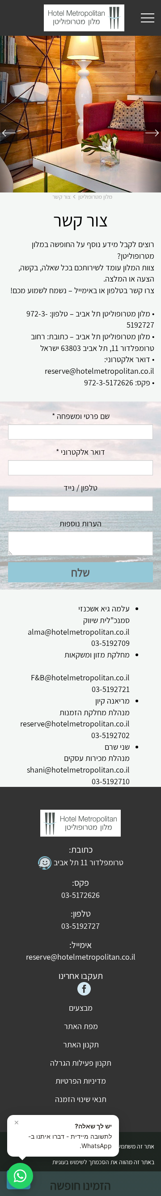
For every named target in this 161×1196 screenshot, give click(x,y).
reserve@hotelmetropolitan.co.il (75, 723)
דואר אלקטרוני (80, 452)
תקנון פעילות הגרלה (80, 1063)
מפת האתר (81, 1026)
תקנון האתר (81, 1044)
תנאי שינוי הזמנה (80, 1099)
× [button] (16, 1122)
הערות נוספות (80, 523)
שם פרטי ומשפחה (81, 416)
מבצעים (81, 1008)
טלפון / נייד (80, 488)
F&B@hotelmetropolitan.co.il (80, 677)
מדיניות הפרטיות (80, 1081)
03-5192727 (80, 926)
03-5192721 (111, 689)
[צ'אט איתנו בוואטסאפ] (20, 1176)
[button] (149, 114)
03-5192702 (110, 735)
